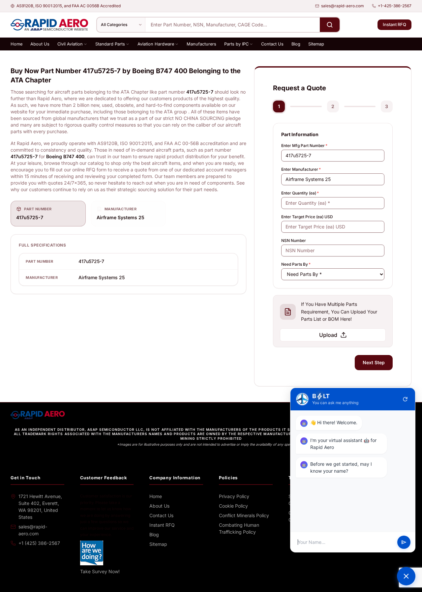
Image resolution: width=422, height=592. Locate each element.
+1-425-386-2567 (394, 5)
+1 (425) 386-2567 (39, 543)
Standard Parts (110, 44)
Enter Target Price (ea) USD (307, 216)
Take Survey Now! (100, 571)
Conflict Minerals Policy (244, 515)
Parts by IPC (236, 44)
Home (16, 44)
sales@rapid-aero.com (342, 5)
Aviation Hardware (155, 44)
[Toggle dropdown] (85, 44)
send (404, 542)
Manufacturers (201, 44)
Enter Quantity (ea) (300, 193)
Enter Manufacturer (301, 169)
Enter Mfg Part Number (304, 145)
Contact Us (272, 44)
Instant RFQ (394, 24)
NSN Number (293, 240)
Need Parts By (296, 264)
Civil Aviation (70, 44)
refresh (405, 399)
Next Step (374, 362)
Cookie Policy (233, 506)
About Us (39, 44)
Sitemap (316, 44)
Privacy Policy (234, 496)
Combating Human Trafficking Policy (239, 528)
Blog (295, 44)
